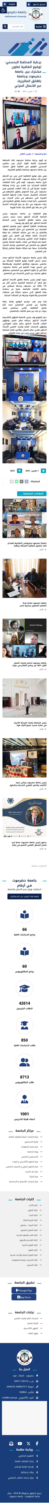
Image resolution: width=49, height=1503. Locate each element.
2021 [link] (12, 471)
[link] (3, 10)
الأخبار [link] (41, 549)
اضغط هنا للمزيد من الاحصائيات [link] (24, 896)
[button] (41, 26)
